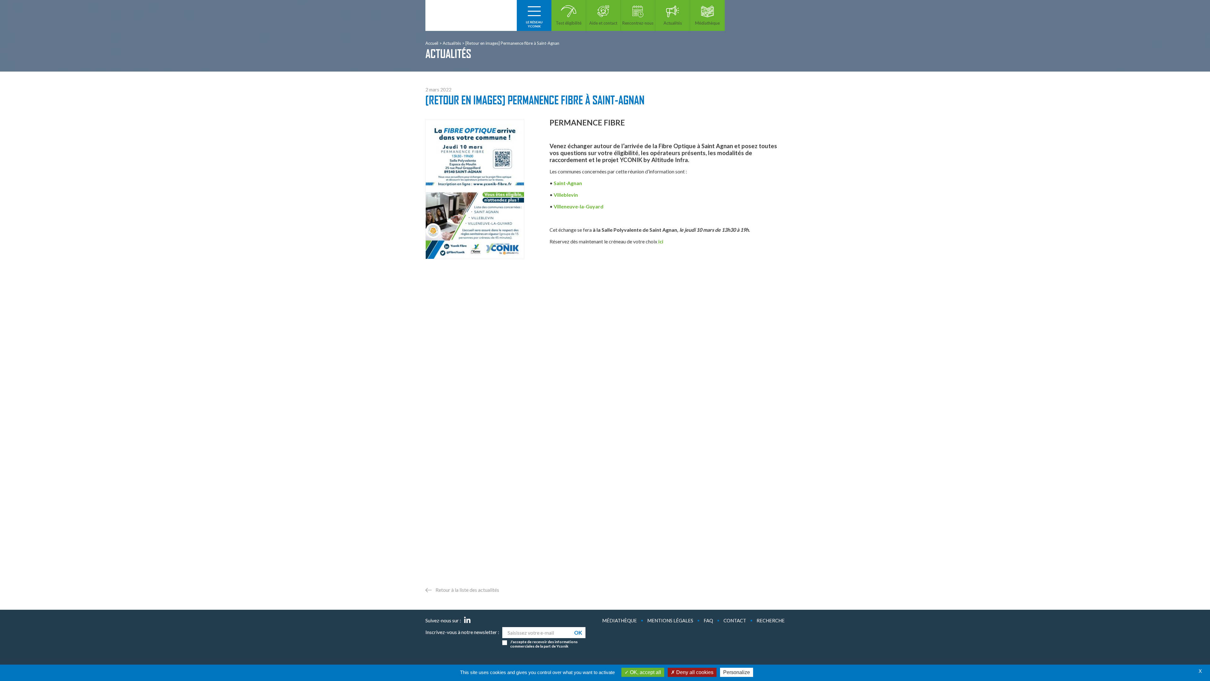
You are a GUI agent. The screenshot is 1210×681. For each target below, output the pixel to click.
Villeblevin (566, 195)
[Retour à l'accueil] (471, 15)
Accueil (431, 43)
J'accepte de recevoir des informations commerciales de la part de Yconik (544, 644)
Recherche (771, 620)
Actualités (452, 43)
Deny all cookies (694, 672)
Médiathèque (619, 620)
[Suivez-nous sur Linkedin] (467, 620)
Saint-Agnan (568, 183)
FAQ (708, 620)
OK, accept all (645, 672)
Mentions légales (670, 620)
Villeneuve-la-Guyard (578, 206)
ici (660, 241)
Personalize (736, 672)
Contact (734, 620)
